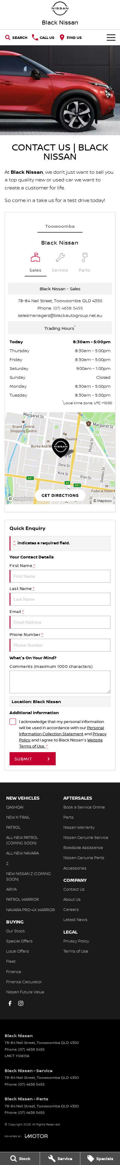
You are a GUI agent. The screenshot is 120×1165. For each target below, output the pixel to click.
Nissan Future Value (25, 992)
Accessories (74, 868)
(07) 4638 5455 (68, 308)
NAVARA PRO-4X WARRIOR (30, 909)
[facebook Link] (10, 1003)
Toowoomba (60, 226)
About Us (72, 899)
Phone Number (26, 634)
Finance (13, 971)
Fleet (11, 961)
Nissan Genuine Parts (83, 857)
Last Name (22, 588)
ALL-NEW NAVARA (22, 853)
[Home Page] (60, 8)
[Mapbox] (21, 498)
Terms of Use (75, 951)
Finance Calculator (24, 981)
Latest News (75, 919)
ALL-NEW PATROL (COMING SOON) (22, 840)
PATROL (13, 827)
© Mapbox (102, 500)
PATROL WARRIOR (22, 899)
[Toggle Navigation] (111, 37)
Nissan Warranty (79, 827)
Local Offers (17, 951)
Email (17, 611)
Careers (71, 909)
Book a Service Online (84, 807)
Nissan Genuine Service (85, 837)
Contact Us (74, 889)
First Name (22, 565)
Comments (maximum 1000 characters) (51, 666)
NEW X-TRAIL (18, 817)
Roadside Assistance (83, 847)
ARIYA (11, 889)
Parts (68, 817)
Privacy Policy (76, 941)
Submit (23, 759)
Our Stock (15, 931)
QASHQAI (14, 807)
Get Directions (60, 495)
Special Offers (19, 941)
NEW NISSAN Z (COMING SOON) (28, 876)
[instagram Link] (21, 1003)
